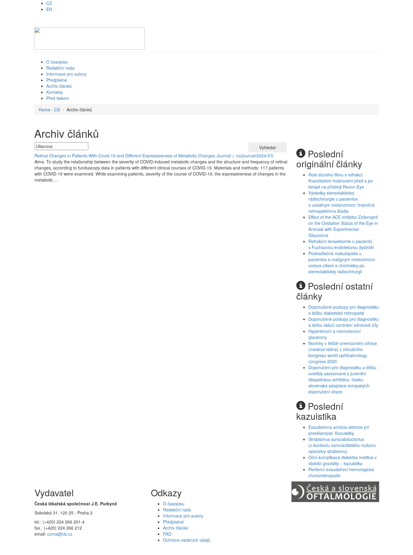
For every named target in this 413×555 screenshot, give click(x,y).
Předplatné (56, 80)
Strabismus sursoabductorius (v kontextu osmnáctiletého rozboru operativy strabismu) (342, 445)
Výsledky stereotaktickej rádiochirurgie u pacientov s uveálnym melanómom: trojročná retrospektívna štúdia (341, 202)
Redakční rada (60, 68)
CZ (49, 3)
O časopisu (57, 62)
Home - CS (49, 110)
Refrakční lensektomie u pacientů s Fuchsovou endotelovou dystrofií (341, 244)
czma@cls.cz (59, 534)
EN (49, 9)
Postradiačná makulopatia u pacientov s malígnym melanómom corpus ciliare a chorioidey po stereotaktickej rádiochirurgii (341, 262)
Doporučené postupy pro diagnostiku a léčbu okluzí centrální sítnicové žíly (343, 322)
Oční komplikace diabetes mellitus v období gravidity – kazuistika (342, 460)
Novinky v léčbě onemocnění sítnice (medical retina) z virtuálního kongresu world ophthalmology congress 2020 (342, 352)
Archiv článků (59, 86)
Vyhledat (267, 147)
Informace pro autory (66, 74)
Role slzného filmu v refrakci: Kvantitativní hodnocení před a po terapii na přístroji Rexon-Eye (340, 181)
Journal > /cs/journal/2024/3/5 (244, 156)
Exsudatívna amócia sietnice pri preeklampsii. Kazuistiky (338, 430)
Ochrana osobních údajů (186, 540)
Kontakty (54, 92)
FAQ (167, 534)
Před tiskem (57, 98)
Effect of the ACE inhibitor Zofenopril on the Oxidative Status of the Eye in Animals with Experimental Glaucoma (343, 226)
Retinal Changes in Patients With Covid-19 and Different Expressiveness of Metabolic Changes (124, 156)
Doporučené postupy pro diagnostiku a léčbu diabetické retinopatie (343, 310)
